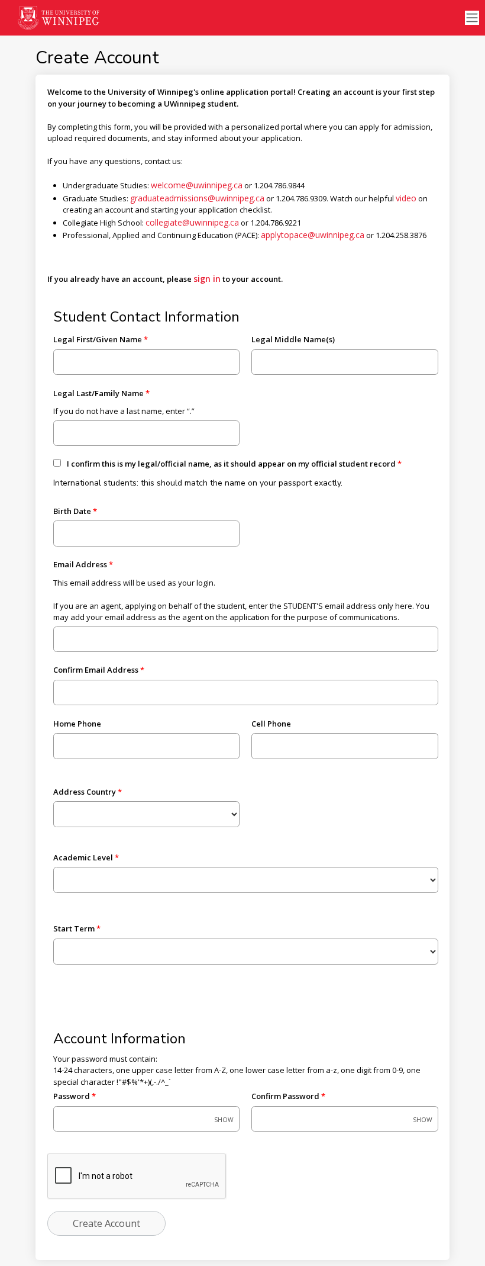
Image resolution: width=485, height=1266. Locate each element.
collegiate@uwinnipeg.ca (192, 222)
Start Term (74, 928)
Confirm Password (285, 1096)
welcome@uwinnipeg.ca (196, 185)
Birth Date (72, 511)
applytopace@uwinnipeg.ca (312, 234)
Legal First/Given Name (97, 339)
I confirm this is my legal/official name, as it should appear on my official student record (231, 463)
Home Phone (77, 723)
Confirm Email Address (95, 669)
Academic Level (83, 857)
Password (71, 1096)
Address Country (84, 791)
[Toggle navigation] (472, 18)
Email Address (80, 564)
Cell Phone (271, 723)
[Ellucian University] (59, 18)
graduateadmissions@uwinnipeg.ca (197, 198)
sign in (207, 278)
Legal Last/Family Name (98, 393)
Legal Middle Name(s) (293, 339)
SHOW (224, 1120)
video (406, 198)
